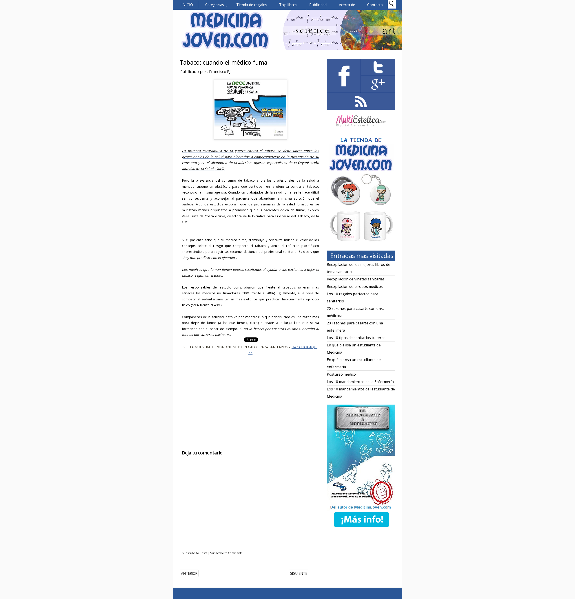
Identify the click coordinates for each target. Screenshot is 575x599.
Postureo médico (341, 374)
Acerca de (347, 4)
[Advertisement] (250, 395)
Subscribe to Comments (226, 553)
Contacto (375, 4)
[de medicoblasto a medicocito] (361, 528)
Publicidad (318, 4)
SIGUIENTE (298, 573)
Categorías (214, 4)
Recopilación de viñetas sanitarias (356, 279)
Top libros (288, 4)
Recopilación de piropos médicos (355, 286)
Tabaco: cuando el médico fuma (224, 62)
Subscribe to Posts (194, 553)
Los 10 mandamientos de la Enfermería (360, 381)
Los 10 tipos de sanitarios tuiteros (356, 337)
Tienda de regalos (251, 4)
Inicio (187, 4)
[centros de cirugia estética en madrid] (361, 129)
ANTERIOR (189, 573)
